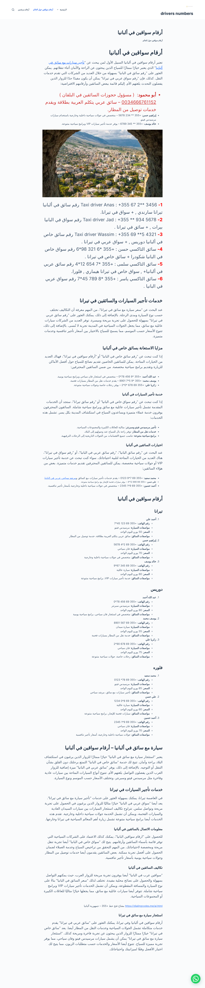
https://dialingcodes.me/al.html (144, 905)
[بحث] (13, 9)
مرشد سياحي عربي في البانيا (60, 478)
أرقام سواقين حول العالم (43, 9)
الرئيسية (63, 9)
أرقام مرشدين (23, 9)
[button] (196, 979)
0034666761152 (139, 102)
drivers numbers (177, 13)
